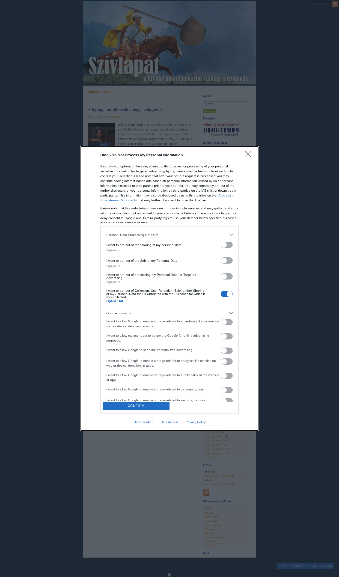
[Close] (249, 155)
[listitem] (169, 234)
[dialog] (169, 288)
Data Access (169, 422)
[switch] (227, 245)
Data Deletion (143, 422)
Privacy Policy (196, 422)
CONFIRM (136, 405)
